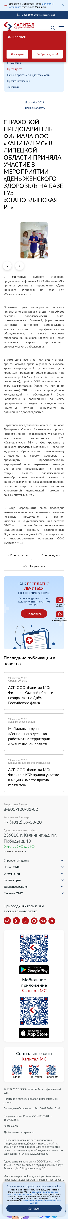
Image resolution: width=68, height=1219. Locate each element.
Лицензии (13, 87)
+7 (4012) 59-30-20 (23, 822)
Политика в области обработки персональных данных (31, 1100)
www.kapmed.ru (39, 1153)
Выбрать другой (47, 54)
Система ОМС (13, 893)
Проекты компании (18, 81)
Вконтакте (34, 1076)
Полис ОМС (12, 867)
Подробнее (34, 613)
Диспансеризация (16, 886)
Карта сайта (11, 1125)
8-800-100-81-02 (21, 809)
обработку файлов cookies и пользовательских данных (33, 1192)
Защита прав (12, 880)
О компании (14, 63)
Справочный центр (16, 860)
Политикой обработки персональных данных (42, 1201)
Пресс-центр (14, 69)
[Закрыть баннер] (63, 5)
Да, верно (17, 54)
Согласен (34, 1208)
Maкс (16, 1076)
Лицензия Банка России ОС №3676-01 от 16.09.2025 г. (28, 1118)
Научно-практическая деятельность (28, 75)
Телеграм (51, 1076)
